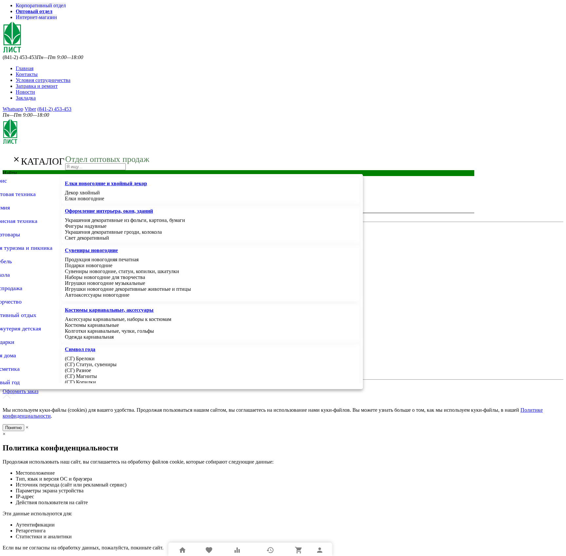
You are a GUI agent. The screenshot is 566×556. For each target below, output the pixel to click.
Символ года (80, 349)
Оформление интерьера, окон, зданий (109, 211)
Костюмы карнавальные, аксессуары (109, 310)
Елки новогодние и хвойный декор (106, 183)
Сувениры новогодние (91, 250)
